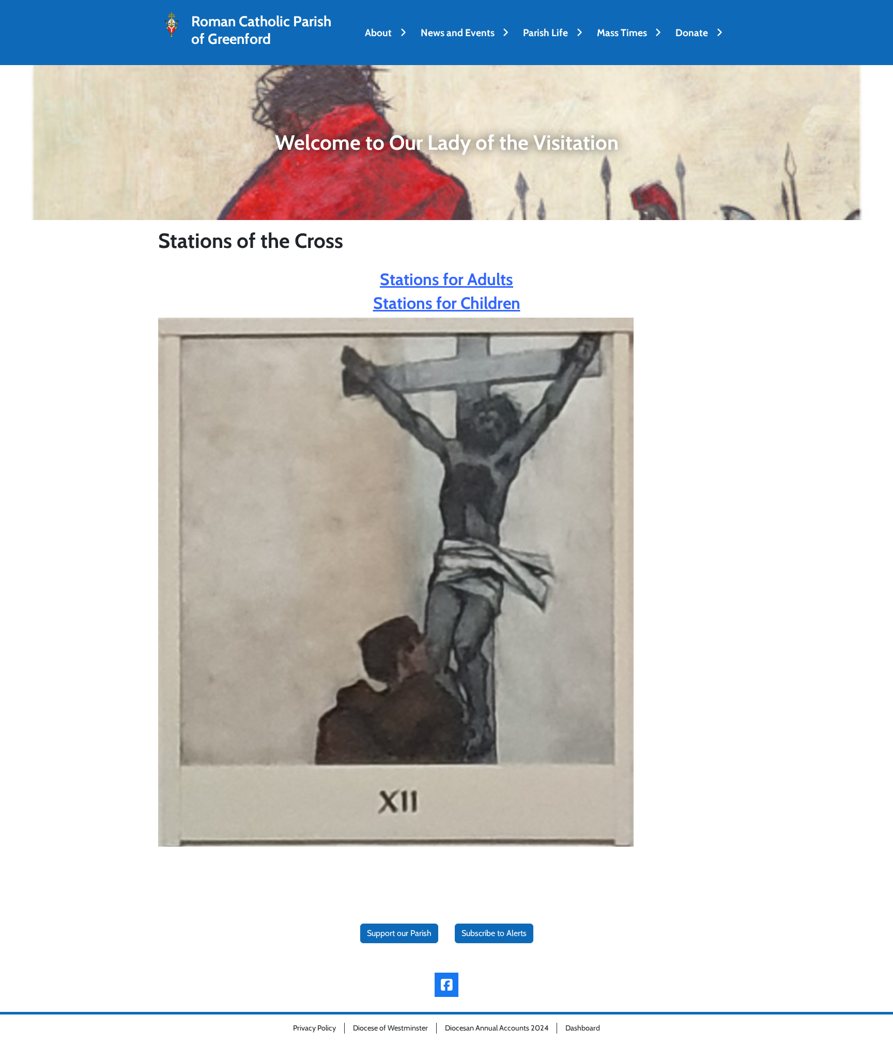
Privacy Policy (314, 1028)
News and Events (458, 32)
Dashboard (582, 1028)
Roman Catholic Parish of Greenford (261, 30)
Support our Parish (399, 933)
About (378, 32)
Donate (691, 32)
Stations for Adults (446, 279)
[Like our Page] (447, 985)
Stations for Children (446, 303)
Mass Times (622, 32)
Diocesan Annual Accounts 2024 (496, 1028)
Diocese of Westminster (390, 1028)
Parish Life (545, 32)
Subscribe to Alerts (494, 933)
